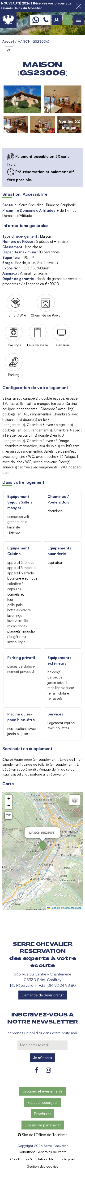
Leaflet (54, 908)
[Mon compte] (57, 20)
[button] (67, 20)
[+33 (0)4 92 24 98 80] (46, 20)
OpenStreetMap (72, 908)
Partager (9, 50)
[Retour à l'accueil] (8, 20)
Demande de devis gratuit (42, 995)
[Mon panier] (67, 20)
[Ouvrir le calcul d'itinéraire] (8, 815)
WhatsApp (35, 20)
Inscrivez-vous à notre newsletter (42, 1018)
